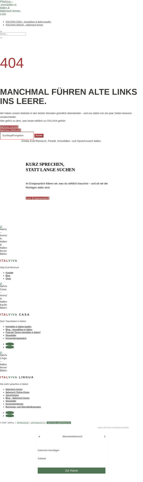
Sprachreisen (12, 395)
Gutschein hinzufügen (48, 450)
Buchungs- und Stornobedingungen (23, 407)
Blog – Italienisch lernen (17, 398)
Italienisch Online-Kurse (17, 392)
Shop (8, 278)
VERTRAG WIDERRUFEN (58, 423)
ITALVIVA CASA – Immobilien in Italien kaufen (28, 22)
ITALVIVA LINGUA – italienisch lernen (24, 25)
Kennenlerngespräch (16, 338)
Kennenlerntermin (14, 404)
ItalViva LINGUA (10, 130)
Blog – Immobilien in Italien (19, 329)
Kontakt (9, 273)
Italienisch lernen (14, 389)
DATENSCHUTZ (38, 423)
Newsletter (11, 335)
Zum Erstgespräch (37, 198)
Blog (8, 275)
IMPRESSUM (22, 423)
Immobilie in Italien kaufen (18, 326)
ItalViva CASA (8, 126)
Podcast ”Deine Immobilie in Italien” (23, 332)
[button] (39, 436)
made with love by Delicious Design (113, 427)
